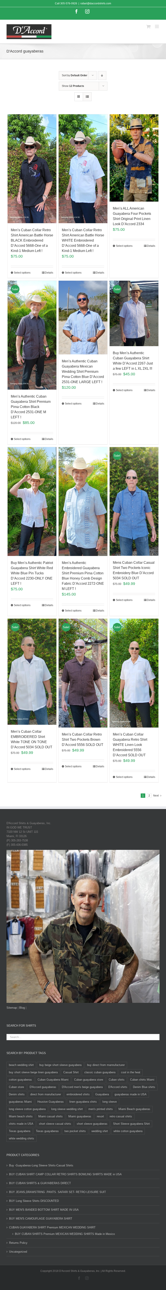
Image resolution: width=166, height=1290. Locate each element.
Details (49, 272)
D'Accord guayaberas (43, 1087)
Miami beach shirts (21, 1116)
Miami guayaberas (79, 1116)
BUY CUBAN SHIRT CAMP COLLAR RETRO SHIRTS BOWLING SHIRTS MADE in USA (65, 1174)
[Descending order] (102, 75)
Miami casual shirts (50, 1116)
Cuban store (16, 1087)
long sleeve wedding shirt (67, 1109)
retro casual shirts (121, 1116)
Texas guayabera (19, 1131)
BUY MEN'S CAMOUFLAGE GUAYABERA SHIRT (40, 1218)
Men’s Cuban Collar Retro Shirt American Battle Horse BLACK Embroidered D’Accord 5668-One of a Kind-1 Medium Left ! (32, 240)
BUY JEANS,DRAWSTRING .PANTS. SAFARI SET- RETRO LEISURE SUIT (57, 1192)
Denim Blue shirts (144, 1087)
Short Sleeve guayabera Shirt (131, 1123)
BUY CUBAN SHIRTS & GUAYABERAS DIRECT (40, 1183)
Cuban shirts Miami (142, 1079)
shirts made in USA (21, 1123)
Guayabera (102, 1094)
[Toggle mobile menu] (157, 26)
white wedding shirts (21, 1138)
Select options (22, 272)
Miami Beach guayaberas (134, 1109)
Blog (22, 1007)
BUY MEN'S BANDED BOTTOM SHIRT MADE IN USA (44, 1209)
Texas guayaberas (47, 1131)
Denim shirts (17, 1094)
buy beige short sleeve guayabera (60, 1065)
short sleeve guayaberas (92, 1123)
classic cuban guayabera (99, 1072)
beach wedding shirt (21, 1065)
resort (100, 1116)
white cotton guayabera (127, 1131)
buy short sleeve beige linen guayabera (33, 1072)
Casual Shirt (71, 1072)
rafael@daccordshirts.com (95, 3)
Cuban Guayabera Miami (53, 1079)
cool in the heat (130, 1072)
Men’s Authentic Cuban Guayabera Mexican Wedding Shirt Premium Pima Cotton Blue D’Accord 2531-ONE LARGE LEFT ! (83, 371)
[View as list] (87, 96)
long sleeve (109, 1101)
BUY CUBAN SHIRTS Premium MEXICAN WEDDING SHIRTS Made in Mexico (65, 1234)
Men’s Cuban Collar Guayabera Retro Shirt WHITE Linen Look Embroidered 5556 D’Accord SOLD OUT (130, 745)
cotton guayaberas (20, 1079)
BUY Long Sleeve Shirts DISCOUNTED (34, 1200)
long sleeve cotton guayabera (27, 1109)
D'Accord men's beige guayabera (82, 1087)
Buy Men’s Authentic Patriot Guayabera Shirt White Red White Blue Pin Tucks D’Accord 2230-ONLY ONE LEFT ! (32, 573)
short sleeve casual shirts (55, 1123)
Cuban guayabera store (88, 1079)
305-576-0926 (68, 3)
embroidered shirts (78, 1094)
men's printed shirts (100, 1109)
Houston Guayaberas (50, 1101)
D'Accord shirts (117, 1087)
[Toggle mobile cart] (148, 26)
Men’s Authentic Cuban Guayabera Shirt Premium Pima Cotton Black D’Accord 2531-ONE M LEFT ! (31, 407)
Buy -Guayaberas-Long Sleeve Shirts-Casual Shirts (41, 1165)
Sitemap (11, 1007)
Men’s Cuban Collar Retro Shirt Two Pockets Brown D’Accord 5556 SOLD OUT (82, 740)
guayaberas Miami (20, 1101)
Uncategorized (18, 1251)
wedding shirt (99, 1131)
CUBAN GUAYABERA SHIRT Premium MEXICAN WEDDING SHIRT (52, 1227)
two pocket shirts (75, 1131)
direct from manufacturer (45, 1094)
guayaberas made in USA (131, 1094)
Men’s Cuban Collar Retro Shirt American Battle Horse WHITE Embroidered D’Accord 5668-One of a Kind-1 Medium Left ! (83, 240)
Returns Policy (18, 1242)
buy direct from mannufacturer (106, 1065)
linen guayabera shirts (83, 1101)
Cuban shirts (116, 1079)
